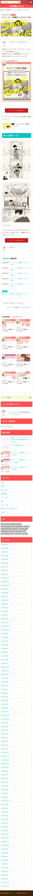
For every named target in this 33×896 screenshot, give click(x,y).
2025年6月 (4, 555)
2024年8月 (4, 593)
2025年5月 (4, 559)
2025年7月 (4, 552)
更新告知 (6, 258)
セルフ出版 (15, 529)
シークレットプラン (6, 529)
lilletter (7, 524)
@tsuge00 (20, 42)
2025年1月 (4, 574)
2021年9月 (4, 723)
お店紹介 (19, 524)
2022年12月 (5, 667)
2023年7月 (4, 641)
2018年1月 (4, 879)
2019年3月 (4, 827)
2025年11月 (5, 544)
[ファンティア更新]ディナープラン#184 (21, 269)
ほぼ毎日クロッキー (17, 526)
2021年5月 (4, 737)
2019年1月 (4, 834)
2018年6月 (4, 860)
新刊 (16, 533)
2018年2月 (4, 875)
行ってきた (4, 497)
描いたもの (4, 490)
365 (2, 482)
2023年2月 (4, 659)
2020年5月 (4, 782)
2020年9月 (4, 767)
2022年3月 (4, 700)
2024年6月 (4, 600)
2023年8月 (4, 637)
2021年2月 (4, 749)
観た (2, 501)
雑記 (2, 512)
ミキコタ (15, 294)
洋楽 (26, 533)
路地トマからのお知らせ (9, 508)
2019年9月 (4, 804)
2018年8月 (4, 853)
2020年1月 (4, 797)
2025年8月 (4, 548)
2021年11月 (5, 715)
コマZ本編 (26, 526)
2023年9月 (4, 633)
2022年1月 (4, 708)
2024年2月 (4, 615)
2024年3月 (4, 611)
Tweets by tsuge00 (7, 426)
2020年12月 (5, 756)
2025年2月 (4, 570)
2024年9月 (4, 589)
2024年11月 (5, 581)
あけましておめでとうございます (13, 303)
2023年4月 (4, 652)
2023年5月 (4, 648)
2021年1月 (4, 752)
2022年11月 (5, 671)
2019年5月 (4, 819)
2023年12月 (5, 622)
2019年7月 (4, 812)
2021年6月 (4, 734)
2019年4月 (4, 823)
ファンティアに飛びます (16, 110)
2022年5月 (4, 693)
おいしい (13, 524)
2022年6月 (4, 689)
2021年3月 (4, 745)
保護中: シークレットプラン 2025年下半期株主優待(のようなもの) (21, 439)
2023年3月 (4, 656)
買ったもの (4, 505)
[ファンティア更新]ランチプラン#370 (20, 263)
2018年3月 (4, 871)
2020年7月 (4, 775)
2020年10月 (5, 763)
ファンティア (7, 294)
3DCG (2, 524)
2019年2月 (4, 830)
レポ (24, 531)
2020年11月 (5, 760)
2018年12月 (5, 838)
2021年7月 (4, 730)
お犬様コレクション (6, 526)
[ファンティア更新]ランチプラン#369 (20, 274)
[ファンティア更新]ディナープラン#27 (18, 307)
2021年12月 (5, 711)
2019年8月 (4, 808)
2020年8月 (4, 771)
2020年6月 (4, 778)
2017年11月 (5, 886)
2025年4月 (4, 563)
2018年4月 (4, 867)
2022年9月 (4, 678)
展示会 (12, 533)
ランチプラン (23, 294)
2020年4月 (4, 786)
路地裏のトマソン (13, 893)
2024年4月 (4, 607)
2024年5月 (4, 604)
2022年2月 (4, 704)
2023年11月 (5, 626)
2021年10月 (5, 719)
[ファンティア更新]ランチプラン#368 (20, 279)
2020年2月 (4, 793)
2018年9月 (4, 849)
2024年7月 (4, 596)
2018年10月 (5, 845)
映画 (20, 533)
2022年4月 (4, 697)
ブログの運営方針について (19, 445)
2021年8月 (4, 726)
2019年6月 (4, 815)
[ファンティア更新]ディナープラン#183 (21, 285)
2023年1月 (4, 663)
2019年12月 (5, 801)
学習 (2, 486)
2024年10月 (5, 585)
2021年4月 (4, 741)
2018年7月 (4, 856)
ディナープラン (23, 529)
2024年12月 (5, 578)
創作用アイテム (5, 533)
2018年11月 (5, 841)
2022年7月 (4, 685)
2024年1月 (4, 619)
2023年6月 (4, 645)
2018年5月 (4, 864)
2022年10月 (5, 674)
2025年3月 (4, 567)
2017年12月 (5, 882)
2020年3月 (4, 789)
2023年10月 (5, 630)
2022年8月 (4, 682)
